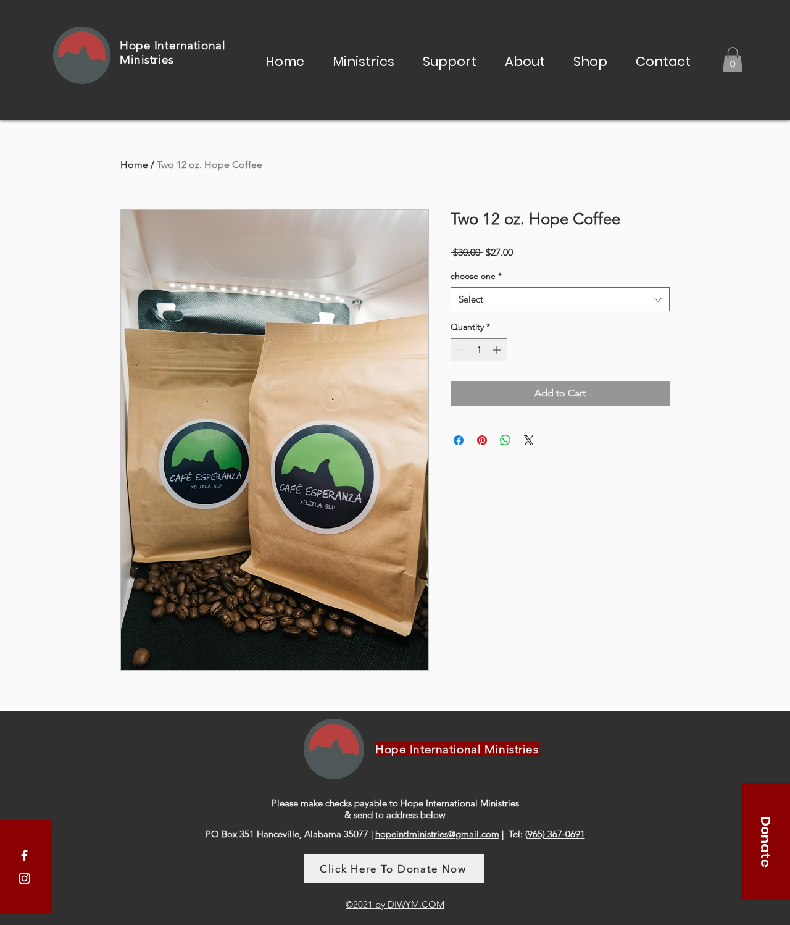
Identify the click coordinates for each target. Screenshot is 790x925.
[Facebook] (24, 855)
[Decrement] (460, 350)
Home (134, 164)
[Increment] (497, 350)
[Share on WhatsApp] (505, 440)
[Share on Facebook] (458, 440)
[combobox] (560, 299)
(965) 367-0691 (555, 834)
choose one (476, 276)
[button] (363, 59)
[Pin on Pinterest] (482, 440)
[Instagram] (24, 878)
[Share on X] (529, 440)
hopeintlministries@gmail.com (437, 834)
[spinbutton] (479, 350)
